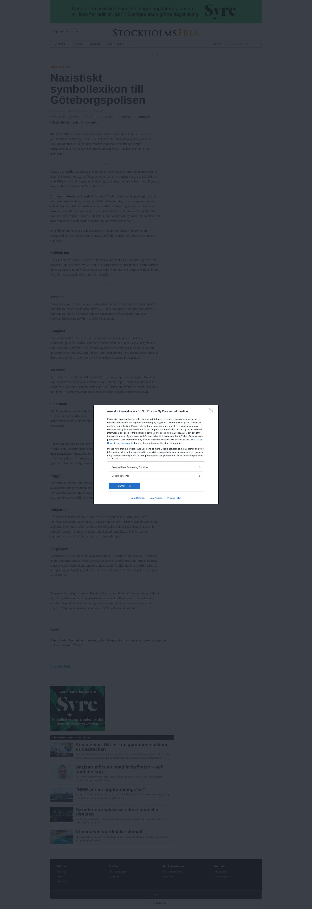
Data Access (156, 498)
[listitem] (156, 467)
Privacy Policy (174, 498)
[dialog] (156, 454)
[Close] (212, 411)
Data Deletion (138, 498)
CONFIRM (124, 486)
